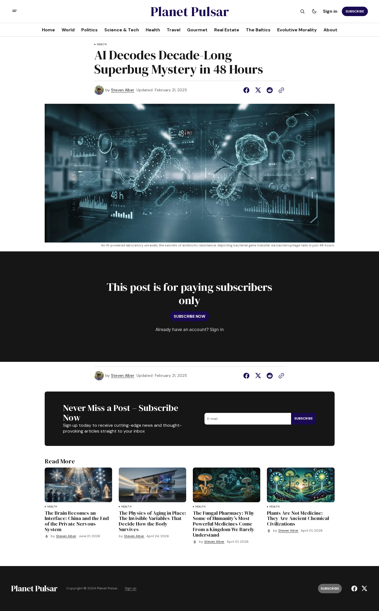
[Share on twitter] (258, 90)
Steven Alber (122, 90)
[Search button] (302, 11)
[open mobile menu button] (14, 11)
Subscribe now (189, 316)
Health (102, 44)
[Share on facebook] (247, 90)
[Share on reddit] (270, 90)
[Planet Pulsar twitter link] (363, 588)
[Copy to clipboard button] (280, 90)
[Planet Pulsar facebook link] (355, 588)
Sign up (131, 588)
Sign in (330, 11)
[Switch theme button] (314, 11)
